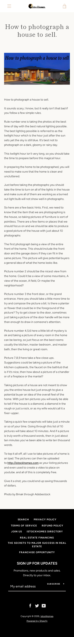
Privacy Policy (45, 519)
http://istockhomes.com (23, 463)
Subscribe (53, 584)
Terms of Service (24, 525)
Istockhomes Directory (45, 531)
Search (23, 519)
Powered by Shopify (37, 620)
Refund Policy (52, 525)
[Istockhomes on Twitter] (37, 605)
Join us (16, 531)
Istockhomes (46, 616)
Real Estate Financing (37, 537)
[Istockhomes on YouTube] (44, 605)
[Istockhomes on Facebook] (30, 605)
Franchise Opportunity (37, 552)
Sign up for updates (37, 563)
